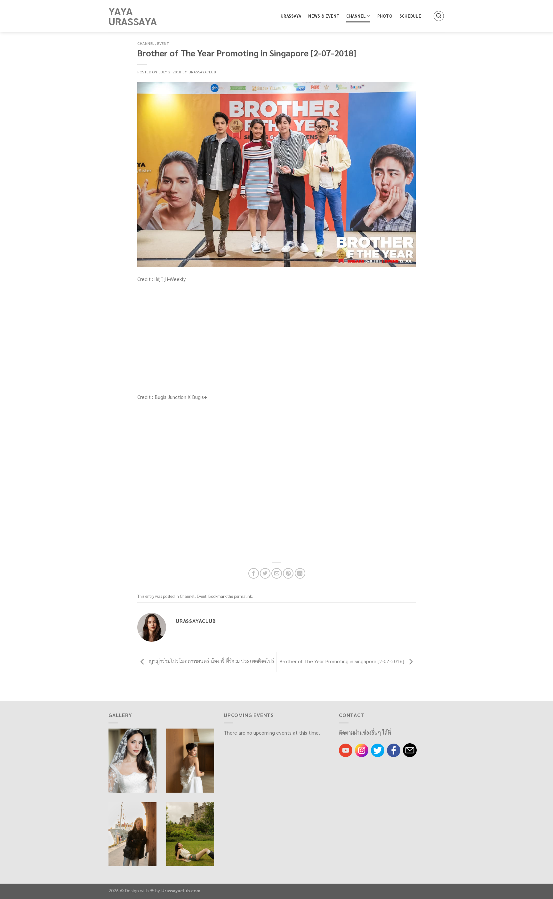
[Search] (439, 16)
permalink (243, 596)
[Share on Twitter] (265, 573)
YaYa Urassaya (132, 16)
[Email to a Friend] (276, 573)
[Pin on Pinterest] (288, 573)
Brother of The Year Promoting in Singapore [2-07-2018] (342, 661)
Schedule (410, 16)
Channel (356, 16)
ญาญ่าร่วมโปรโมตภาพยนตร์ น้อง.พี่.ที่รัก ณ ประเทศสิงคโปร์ (211, 661)
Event (163, 43)
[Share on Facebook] (253, 573)
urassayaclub (202, 72)
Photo (384, 16)
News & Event (323, 16)
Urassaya (291, 16)
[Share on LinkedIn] (300, 573)
